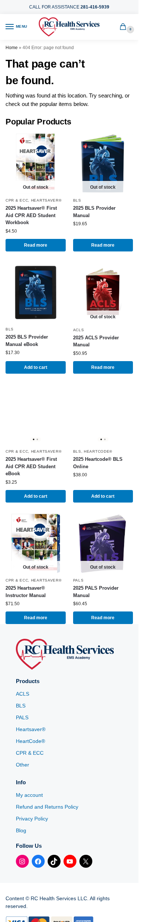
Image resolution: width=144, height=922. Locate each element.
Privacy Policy (32, 819)
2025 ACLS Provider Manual (96, 341)
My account (29, 795)
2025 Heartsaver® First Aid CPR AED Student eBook (31, 466)
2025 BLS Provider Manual (94, 211)
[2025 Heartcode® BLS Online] (103, 415)
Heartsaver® (46, 200)
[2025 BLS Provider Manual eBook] (36, 293)
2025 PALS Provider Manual (96, 591)
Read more (35, 245)
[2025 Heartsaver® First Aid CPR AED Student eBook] (36, 415)
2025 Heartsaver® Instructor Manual (26, 591)
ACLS (78, 330)
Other (22, 765)
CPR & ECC (17, 200)
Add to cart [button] (35, 367)
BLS (77, 200)
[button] (124, 27)
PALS (78, 580)
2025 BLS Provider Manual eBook (27, 340)
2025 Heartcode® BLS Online (98, 462)
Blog (21, 830)
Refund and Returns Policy (47, 807)
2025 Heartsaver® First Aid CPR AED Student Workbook (31, 215)
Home (12, 47)
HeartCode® (98, 451)
